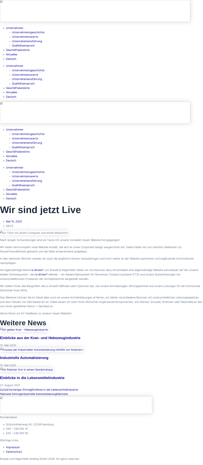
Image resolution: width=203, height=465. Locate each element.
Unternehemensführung (27, 41)
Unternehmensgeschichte (28, 32)
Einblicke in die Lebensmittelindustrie (32, 378)
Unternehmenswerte (25, 36)
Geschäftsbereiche (18, 50)
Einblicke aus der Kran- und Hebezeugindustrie (40, 338)
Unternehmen (14, 28)
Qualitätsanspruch (23, 45)
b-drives (37, 270)
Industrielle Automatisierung (24, 358)
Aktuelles (11, 54)
